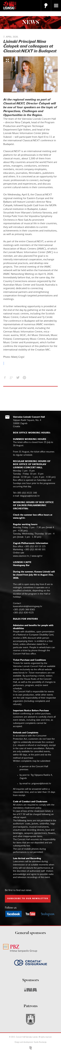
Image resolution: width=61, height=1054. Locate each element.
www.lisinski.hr (20, 673)
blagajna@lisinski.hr (30, 496)
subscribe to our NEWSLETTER (27, 898)
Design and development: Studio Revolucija (30, 1042)
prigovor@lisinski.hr (41, 784)
